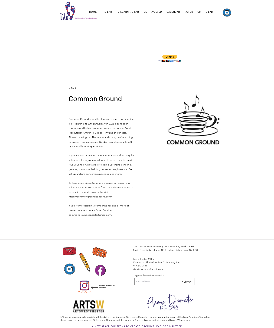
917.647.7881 (140, 265)
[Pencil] (84, 262)
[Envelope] (69, 251)
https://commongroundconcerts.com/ (90, 196)
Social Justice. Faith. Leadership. (86, 18)
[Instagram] (226, 12)
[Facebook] (100, 270)
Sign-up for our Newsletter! (148, 275)
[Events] (100, 252)
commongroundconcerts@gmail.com (90, 214)
